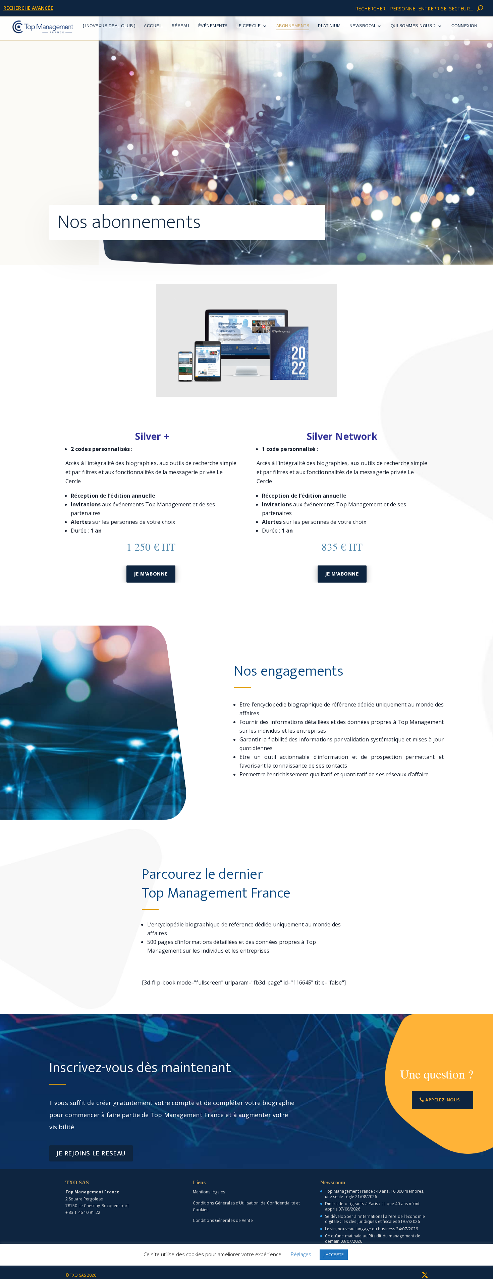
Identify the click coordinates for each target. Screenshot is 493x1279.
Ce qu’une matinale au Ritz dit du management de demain (373, 1238)
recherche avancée (28, 8)
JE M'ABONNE (151, 574)
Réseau (180, 26)
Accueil (153, 26)
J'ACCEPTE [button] (334, 1254)
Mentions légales (209, 1192)
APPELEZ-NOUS (442, 1100)
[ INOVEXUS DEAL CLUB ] (109, 26)
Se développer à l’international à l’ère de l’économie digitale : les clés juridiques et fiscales (375, 1219)
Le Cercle (248, 26)
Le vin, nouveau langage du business (360, 1229)
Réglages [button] (301, 1254)
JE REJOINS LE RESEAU (91, 1153)
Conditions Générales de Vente (223, 1220)
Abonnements (293, 26)
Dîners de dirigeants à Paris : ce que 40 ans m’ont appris (372, 1206)
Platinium (329, 26)
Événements (213, 26)
